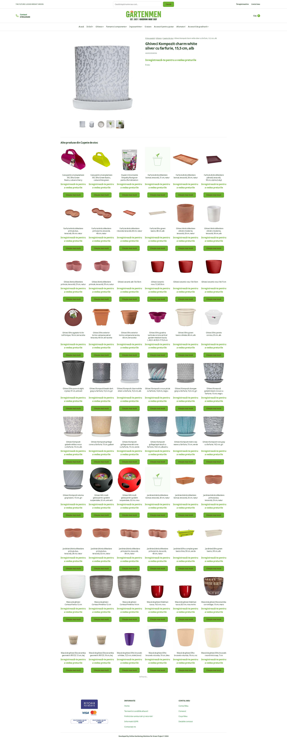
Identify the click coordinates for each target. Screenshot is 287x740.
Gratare (148, 26)
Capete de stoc (168, 38)
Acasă (81, 26)
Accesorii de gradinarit (197, 26)
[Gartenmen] (143, 15)
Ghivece (99, 26)
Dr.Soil (89, 26)
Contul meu (255, 4)
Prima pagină (150, 38)
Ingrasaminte (135, 26)
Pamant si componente (116, 26)
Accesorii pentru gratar (164, 26)
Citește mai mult (73, 195)
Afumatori (180, 26)
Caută (168, 4)
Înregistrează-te (242, 4)
